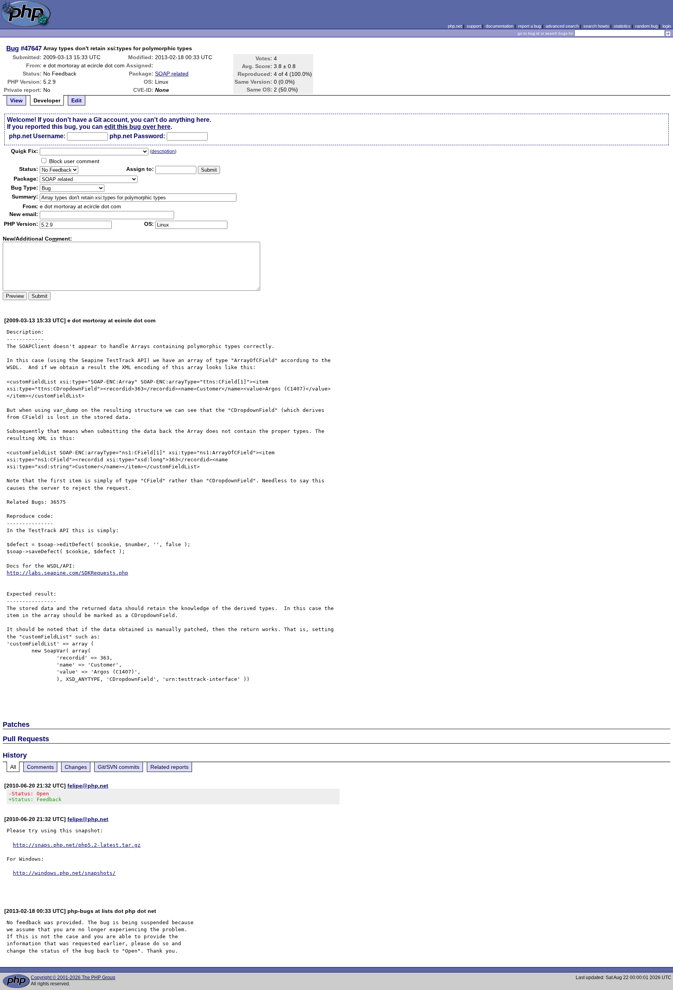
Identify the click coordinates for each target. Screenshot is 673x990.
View (16, 100)
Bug (12, 48)
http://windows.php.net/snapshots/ (64, 873)
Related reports (169, 767)
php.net (455, 26)
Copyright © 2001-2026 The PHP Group (73, 977)
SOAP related (172, 73)
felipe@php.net (87, 786)
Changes (76, 767)
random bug (646, 26)
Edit (76, 100)
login (666, 26)
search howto (596, 26)
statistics (622, 26)
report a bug (529, 26)
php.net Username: (37, 136)
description (163, 151)
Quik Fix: (24, 151)
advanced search (562, 26)
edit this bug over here (137, 126)
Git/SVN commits (118, 767)
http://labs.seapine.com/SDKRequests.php (67, 573)
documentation (499, 26)
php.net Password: (137, 136)
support (474, 26)
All (13, 767)
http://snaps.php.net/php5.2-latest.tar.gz (77, 845)
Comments (40, 767)
